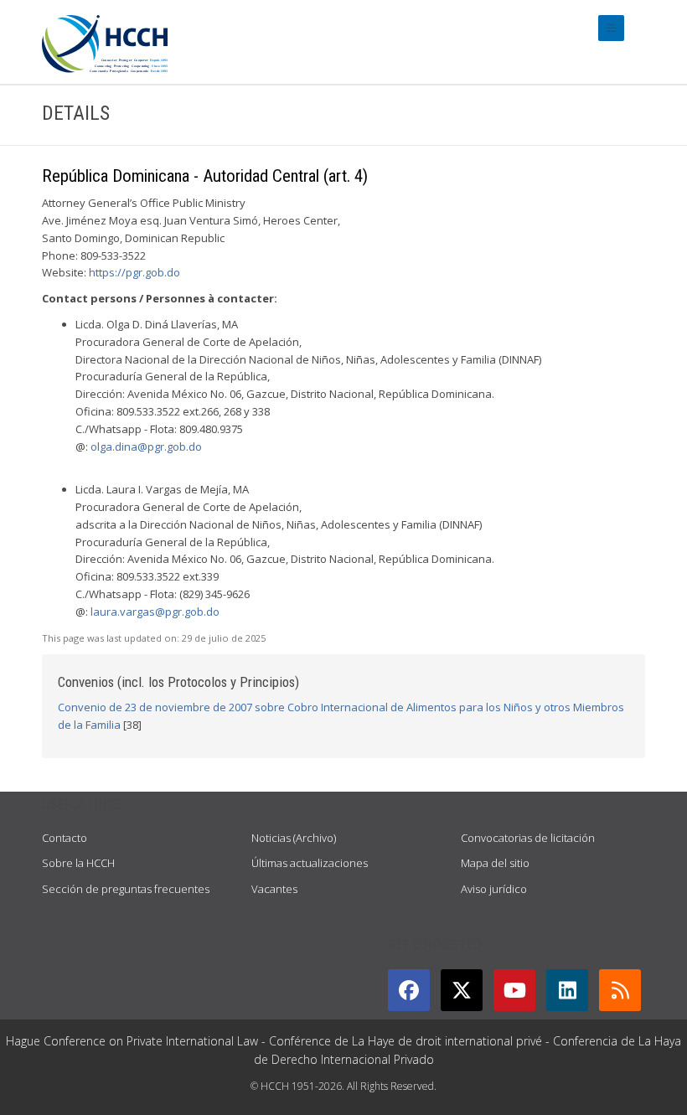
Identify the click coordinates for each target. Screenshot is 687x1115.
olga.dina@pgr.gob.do (146, 446)
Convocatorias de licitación (528, 837)
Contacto (64, 837)
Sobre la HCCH (78, 862)
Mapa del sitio (495, 862)
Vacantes (274, 888)
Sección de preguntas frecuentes (125, 888)
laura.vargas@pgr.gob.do (155, 611)
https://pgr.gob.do (134, 272)
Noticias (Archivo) (293, 837)
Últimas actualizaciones (309, 862)
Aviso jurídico (494, 888)
